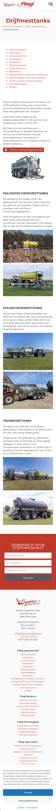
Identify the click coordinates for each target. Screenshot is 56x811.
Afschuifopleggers (28, 703)
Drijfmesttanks (17, 68)
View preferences (28, 800)
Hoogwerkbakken (28, 761)
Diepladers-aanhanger (28, 725)
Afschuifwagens (18, 49)
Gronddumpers (28, 709)
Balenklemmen (28, 749)
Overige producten (28, 735)
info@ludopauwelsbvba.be (28, 633)
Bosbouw (28, 755)
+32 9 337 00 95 (28, 636)
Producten (17, 26)
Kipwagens (15, 52)
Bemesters (15, 71)
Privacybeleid (32, 807)
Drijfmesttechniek (28, 758)
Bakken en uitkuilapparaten (28, 745)
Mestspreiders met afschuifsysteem (28, 74)
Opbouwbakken (18, 65)
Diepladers (15, 62)
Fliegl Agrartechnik (35, 26)
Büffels (13, 87)
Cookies (20, 807)
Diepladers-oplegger (28, 728)
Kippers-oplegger (28, 732)
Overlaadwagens (18, 84)
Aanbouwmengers (28, 700)
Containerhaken (18, 55)
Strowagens (15, 59)
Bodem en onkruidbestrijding (28, 752)
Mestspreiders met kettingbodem (27, 77)
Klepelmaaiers (28, 764)
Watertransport (28, 715)
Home (6, 26)
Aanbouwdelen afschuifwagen (26, 80)
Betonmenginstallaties (28, 706)
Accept (28, 792)
